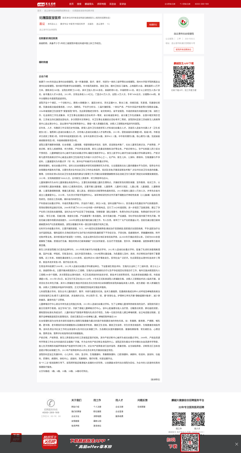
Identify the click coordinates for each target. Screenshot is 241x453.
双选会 (112, 4)
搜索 (79, 4)
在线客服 (141, 406)
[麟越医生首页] (46, 4)
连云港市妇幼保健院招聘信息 (57, 10)
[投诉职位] (155, 379)
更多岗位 (97, 425)
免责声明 (75, 425)
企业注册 (119, 406)
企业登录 (119, 411)
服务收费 (119, 416)
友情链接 (75, 421)
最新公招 (97, 421)
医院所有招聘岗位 (183, 49)
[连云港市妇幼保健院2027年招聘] (184, 22)
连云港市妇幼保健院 (48, 29)
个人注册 (97, 406)
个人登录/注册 (185, 4)
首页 (71, 4)
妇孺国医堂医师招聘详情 (83, 10)
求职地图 (101, 4)
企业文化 (75, 416)
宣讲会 (122, 4)
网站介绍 (75, 406)
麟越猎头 (89, 4)
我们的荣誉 (76, 411)
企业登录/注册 (170, 4)
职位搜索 (97, 411)
